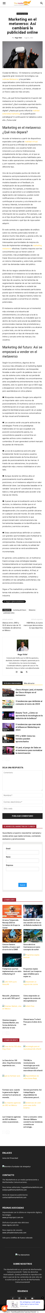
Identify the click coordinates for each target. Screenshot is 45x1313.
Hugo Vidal (18, 38)
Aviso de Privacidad (10, 1158)
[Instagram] (17, 672)
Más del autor (29, 683)
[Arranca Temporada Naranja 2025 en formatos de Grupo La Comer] (12, 911)
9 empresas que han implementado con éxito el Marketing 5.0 (11, 971)
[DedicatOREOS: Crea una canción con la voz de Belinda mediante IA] (33, 911)
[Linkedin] (22, 672)
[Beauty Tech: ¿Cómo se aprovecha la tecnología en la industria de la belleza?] (8, 715)
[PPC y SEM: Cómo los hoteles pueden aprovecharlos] (8, 739)
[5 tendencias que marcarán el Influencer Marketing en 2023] (8, 727)
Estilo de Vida (7, 719)
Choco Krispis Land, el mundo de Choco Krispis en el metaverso (29, 692)
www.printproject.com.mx (12, 1217)
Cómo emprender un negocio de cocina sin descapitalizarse (31, 998)
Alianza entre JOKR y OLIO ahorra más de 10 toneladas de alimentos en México (11, 626)
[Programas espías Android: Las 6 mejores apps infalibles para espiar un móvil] (33, 960)
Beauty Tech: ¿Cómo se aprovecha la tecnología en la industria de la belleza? (29, 716)
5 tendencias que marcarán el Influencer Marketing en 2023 (28, 727)
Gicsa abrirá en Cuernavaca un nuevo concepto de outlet (31, 947)
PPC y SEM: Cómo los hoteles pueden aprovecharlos (25, 739)
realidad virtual (31, 141)
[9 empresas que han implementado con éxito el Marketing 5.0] (12, 960)
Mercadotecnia (7, 707)
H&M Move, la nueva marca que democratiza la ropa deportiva (33, 625)
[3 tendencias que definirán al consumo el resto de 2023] (8, 704)
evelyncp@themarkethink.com (14, 1190)
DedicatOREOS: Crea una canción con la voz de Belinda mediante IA (32, 922)
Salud (4, 753)
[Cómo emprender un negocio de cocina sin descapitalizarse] (33, 987)
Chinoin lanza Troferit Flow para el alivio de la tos (32, 1021)
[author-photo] (22, 651)
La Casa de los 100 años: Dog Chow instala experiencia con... (11, 1062)
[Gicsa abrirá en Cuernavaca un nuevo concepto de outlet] (33, 935)
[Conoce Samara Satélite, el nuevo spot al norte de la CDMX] (12, 935)
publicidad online (8, 613)
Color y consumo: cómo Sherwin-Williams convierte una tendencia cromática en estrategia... (32, 1122)
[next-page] (7, 759)
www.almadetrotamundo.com (14, 1232)
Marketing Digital (22, 13)
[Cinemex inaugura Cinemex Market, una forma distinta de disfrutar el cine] (12, 1011)
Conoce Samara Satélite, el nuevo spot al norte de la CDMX (11, 947)
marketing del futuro (19, 610)
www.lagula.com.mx (10, 1225)
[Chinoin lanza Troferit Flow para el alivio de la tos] (33, 1011)
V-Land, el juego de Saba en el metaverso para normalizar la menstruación (29, 750)
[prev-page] (3, 759)
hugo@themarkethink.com (32, 1187)
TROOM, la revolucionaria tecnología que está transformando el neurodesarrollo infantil (32, 1065)
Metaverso (32, 610)
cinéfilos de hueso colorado (21, 1238)
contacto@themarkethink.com (14, 1197)
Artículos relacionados (12, 683)
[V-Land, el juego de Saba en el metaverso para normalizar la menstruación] (8, 750)
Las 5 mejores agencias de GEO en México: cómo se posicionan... (11, 1119)
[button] (4, 3)
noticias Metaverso (10, 79)
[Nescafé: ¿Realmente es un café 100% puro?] (12, 987)
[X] (28, 672)
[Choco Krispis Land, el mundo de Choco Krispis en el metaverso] (8, 692)
